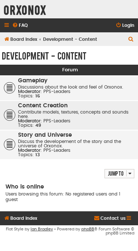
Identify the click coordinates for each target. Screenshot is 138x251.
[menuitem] (20, 26)
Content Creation (43, 105)
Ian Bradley (42, 229)
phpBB (87, 229)
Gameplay (32, 80)
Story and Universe (45, 135)
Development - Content (44, 55)
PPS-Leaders (56, 91)
